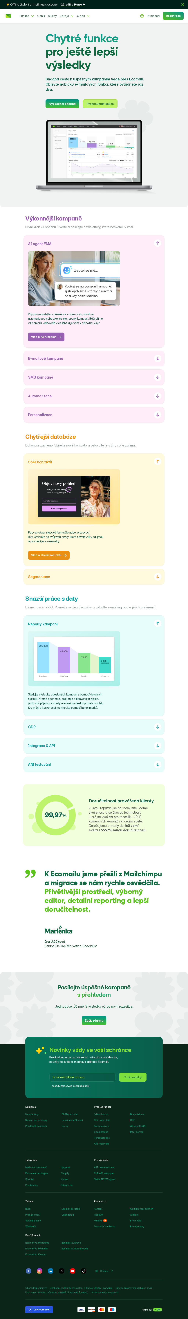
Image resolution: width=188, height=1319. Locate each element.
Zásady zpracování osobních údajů (70, 1085)
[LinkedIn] (50, 1271)
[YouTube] (72, 1271)
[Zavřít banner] (182, 4)
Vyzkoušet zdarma (62, 104)
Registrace (173, 16)
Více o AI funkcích (43, 337)
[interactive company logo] (8, 16)
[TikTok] (83, 1271)
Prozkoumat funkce (100, 104)
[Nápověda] (142, 16)
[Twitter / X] (61, 1271)
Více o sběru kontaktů (46, 555)
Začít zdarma (94, 1020)
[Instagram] (39, 1271)
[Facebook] (28, 1271)
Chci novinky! (133, 1077)
